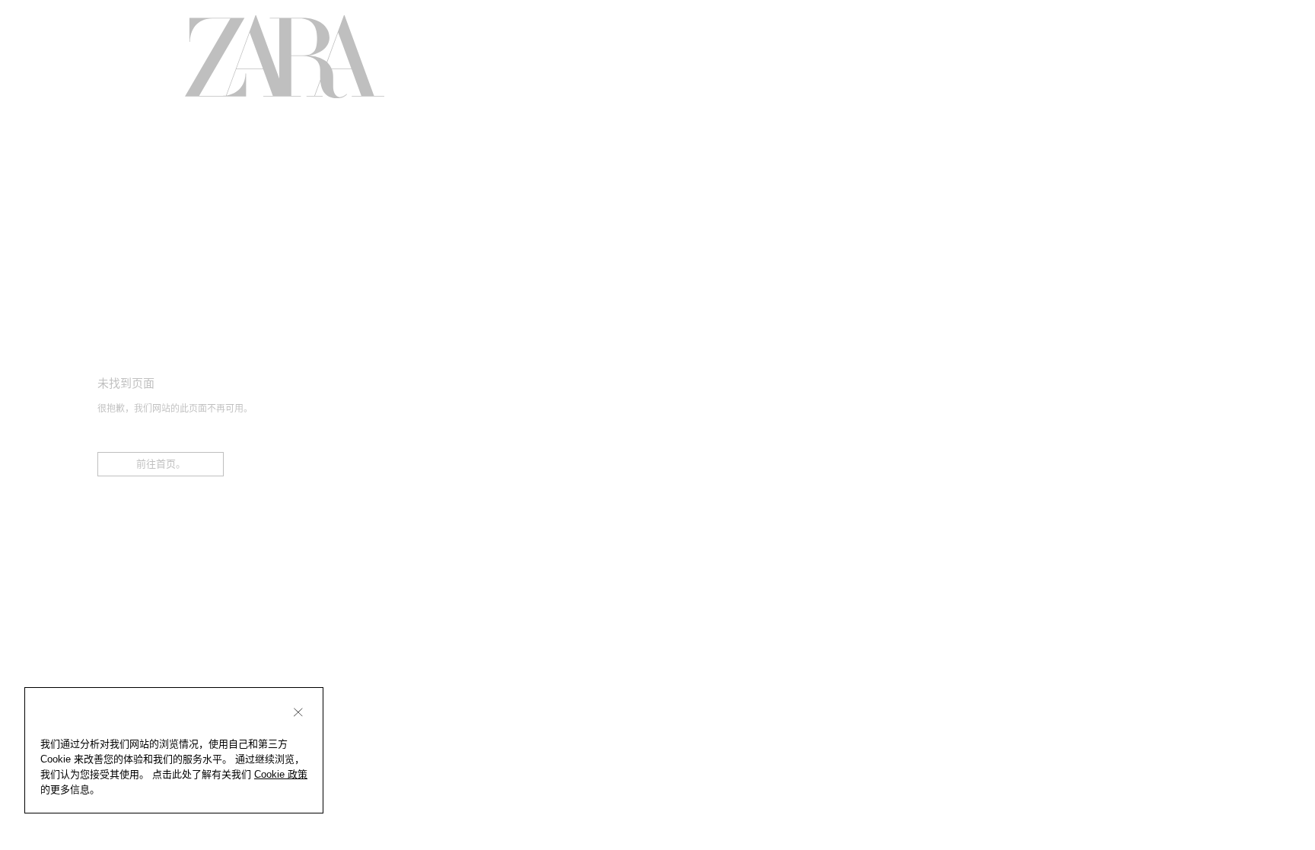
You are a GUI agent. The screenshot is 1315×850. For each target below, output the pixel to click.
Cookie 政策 (280, 774)
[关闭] (298, 712)
